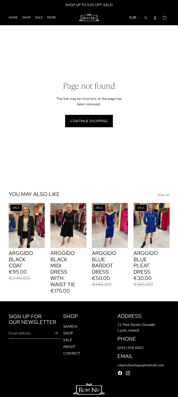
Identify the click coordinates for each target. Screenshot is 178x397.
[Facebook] (120, 373)
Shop (68, 333)
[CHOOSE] (79, 241)
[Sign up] (56, 333)
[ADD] (38, 241)
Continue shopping (89, 121)
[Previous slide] (13, 225)
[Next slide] (40, 225)
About (69, 346)
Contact (71, 353)
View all (163, 195)
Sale (67, 340)
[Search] (146, 17)
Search (70, 326)
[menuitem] (51, 17)
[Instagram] (127, 373)
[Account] (155, 17)
